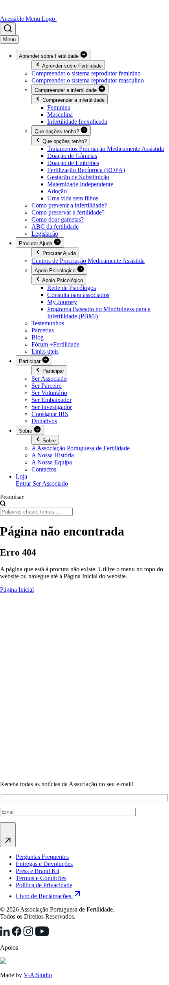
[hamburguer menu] (9, 39)
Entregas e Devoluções (44, 863)
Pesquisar (12, 496)
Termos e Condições (41, 878)
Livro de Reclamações (44, 896)
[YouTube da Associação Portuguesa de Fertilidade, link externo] (42, 934)
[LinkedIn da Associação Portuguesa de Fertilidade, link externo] (5, 934)
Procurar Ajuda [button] (36, 243)
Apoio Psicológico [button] (56, 270)
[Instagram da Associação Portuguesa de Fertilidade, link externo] (29, 934)
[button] (8, 28)
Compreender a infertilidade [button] (66, 90)
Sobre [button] (26, 431)
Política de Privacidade (44, 885)
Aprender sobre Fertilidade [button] (49, 56)
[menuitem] (58, 107)
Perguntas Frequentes (42, 856)
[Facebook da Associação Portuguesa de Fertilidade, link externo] (17, 934)
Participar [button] (30, 361)
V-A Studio (38, 975)
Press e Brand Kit (37, 871)
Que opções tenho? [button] (58, 131)
